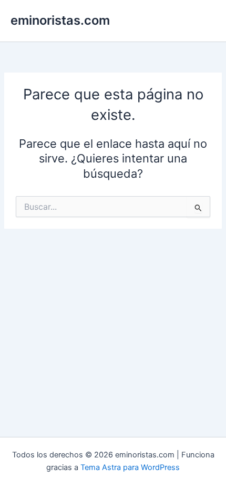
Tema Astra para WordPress (130, 467)
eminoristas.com (60, 20)
